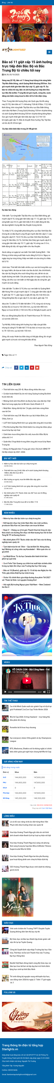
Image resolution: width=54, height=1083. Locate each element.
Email (37, 368)
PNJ (4, 782)
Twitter (21, 368)
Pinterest (32, 368)
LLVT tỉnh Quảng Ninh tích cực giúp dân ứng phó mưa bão (27, 423)
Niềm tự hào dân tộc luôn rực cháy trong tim (20, 464)
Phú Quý (6, 793)
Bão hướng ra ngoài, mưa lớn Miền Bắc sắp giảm (22, 479)
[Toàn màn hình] (48, 692)
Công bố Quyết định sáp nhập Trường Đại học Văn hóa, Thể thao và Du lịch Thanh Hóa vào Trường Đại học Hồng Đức (31, 953)
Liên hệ (10, 3)
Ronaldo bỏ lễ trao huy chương (23, 727)
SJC (4, 777)
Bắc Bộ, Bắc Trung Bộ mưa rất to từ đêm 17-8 (21, 502)
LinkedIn (27, 368)
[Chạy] (5, 692)
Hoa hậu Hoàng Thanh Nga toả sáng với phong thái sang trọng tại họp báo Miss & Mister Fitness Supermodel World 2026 (30, 846)
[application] (27, 681)
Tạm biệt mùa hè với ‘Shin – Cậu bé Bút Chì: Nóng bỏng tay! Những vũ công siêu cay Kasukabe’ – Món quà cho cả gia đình (26, 549)
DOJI (5, 788)
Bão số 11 (13, 355)
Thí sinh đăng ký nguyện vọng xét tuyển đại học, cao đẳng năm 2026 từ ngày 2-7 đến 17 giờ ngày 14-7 (30, 979)
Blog (4, 3)
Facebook (16, 368)
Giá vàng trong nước (11, 767)
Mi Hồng (6, 798)
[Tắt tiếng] (44, 692)
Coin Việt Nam (47, 808)
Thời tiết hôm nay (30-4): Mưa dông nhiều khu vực (24, 389)
